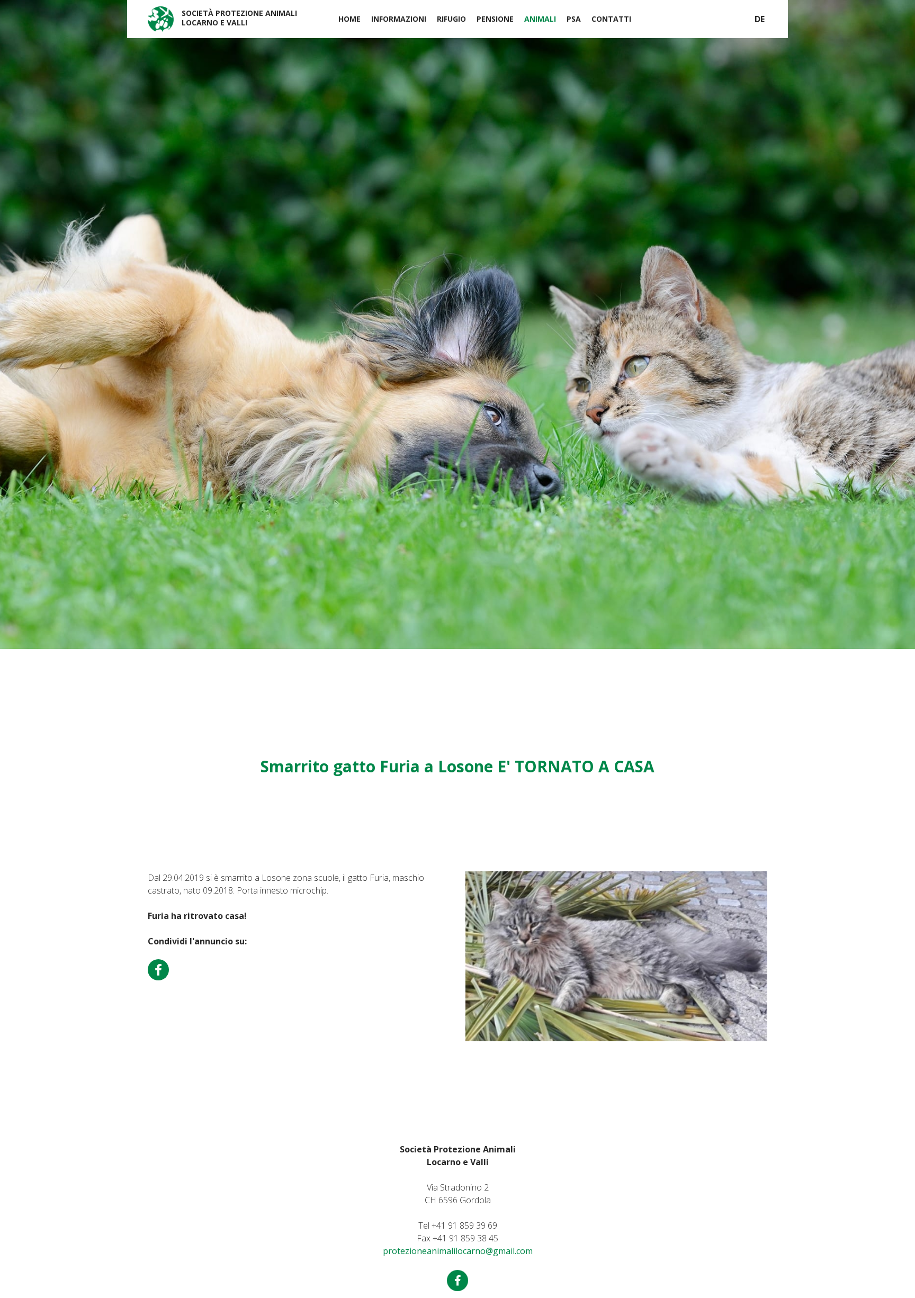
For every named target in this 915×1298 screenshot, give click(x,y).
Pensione (495, 19)
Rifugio (451, 19)
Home (349, 19)
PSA (574, 19)
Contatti (611, 19)
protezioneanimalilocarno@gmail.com (458, 1251)
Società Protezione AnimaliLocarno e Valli (239, 18)
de (760, 19)
